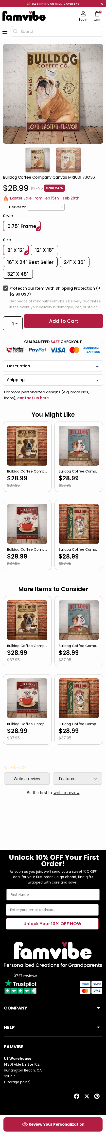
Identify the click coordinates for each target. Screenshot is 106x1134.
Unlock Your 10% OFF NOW (52, 924)
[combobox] (57, 31)
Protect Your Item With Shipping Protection (55, 291)
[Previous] (4, 160)
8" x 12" (15, 250)
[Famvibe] (24, 16)
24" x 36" (74, 262)
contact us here (32, 397)
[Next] (102, 160)
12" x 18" (44, 250)
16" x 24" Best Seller (30, 262)
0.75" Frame (21, 226)
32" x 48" (18, 274)
